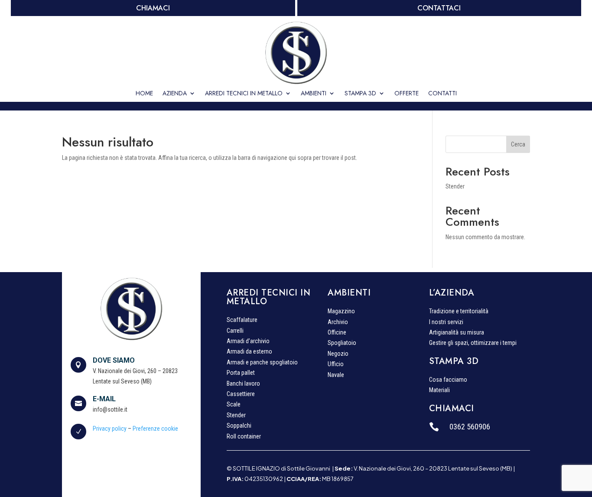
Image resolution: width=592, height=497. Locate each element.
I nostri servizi (446, 322)
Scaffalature (242, 320)
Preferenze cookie (155, 428)
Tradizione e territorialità (458, 312)
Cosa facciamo (448, 380)
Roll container (244, 437)
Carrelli (235, 331)
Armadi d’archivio (248, 341)
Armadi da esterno (249, 352)
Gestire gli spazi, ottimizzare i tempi (473, 343)
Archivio (338, 322)
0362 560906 (469, 426)
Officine (337, 333)
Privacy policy (110, 428)
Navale (336, 375)
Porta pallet (241, 373)
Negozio (338, 354)
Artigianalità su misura (456, 333)
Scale (234, 405)
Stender (455, 186)
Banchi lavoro (243, 384)
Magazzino (341, 312)
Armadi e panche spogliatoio (262, 363)
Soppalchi (239, 426)
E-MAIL (104, 399)
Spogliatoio (342, 343)
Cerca (518, 144)
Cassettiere (241, 394)
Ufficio (336, 364)
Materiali (439, 390)
